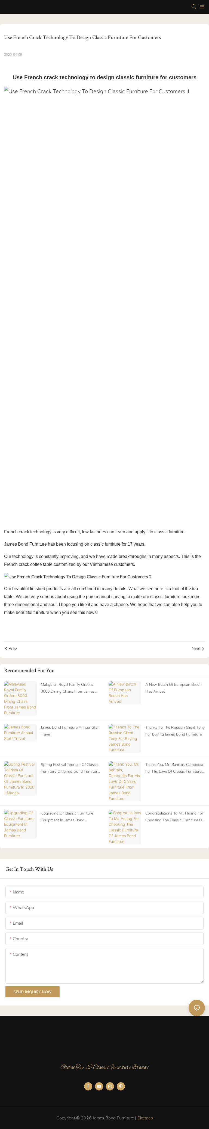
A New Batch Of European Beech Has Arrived (173, 688)
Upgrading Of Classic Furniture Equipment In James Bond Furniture (67, 817)
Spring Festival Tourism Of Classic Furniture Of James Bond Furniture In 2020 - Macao (70, 768)
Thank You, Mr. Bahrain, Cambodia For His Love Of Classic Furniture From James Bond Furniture (174, 768)
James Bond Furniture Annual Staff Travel (70, 731)
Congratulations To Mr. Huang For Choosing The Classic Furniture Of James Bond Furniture (174, 817)
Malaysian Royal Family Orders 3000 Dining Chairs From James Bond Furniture (67, 688)
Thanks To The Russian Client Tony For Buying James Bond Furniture (175, 731)
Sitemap (145, 1118)
